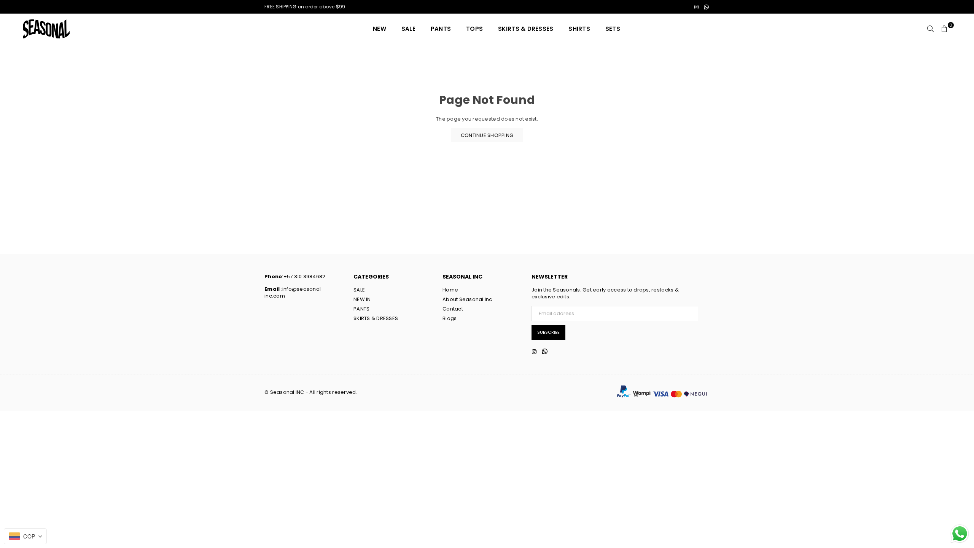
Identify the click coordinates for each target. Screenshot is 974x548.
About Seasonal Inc (467, 299)
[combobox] (25, 536)
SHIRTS (579, 29)
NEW (379, 29)
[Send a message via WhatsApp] (959, 533)
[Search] (930, 29)
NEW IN (362, 299)
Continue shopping (487, 135)
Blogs (449, 318)
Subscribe (548, 332)
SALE (408, 29)
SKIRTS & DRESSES (525, 29)
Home (450, 289)
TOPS (474, 29)
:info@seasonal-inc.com (293, 292)
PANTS (441, 29)
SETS (612, 29)
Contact (452, 308)
